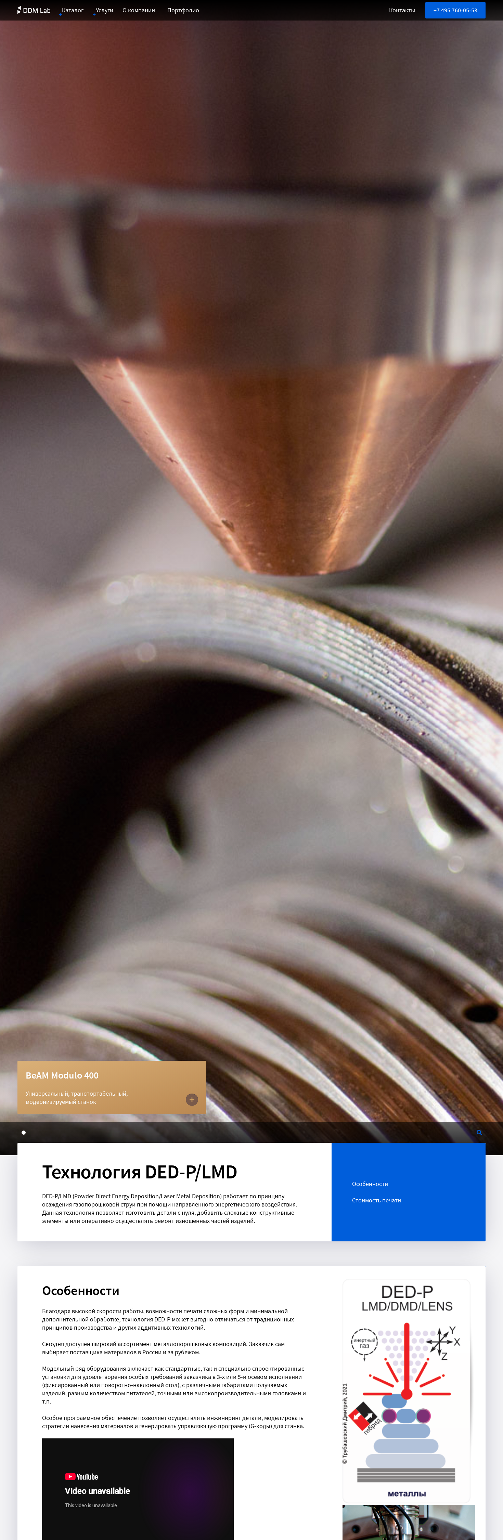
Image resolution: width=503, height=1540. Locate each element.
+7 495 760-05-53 (455, 10)
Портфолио (183, 10)
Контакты (402, 10)
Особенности (370, 1184)
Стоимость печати (376, 1200)
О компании (138, 10)
